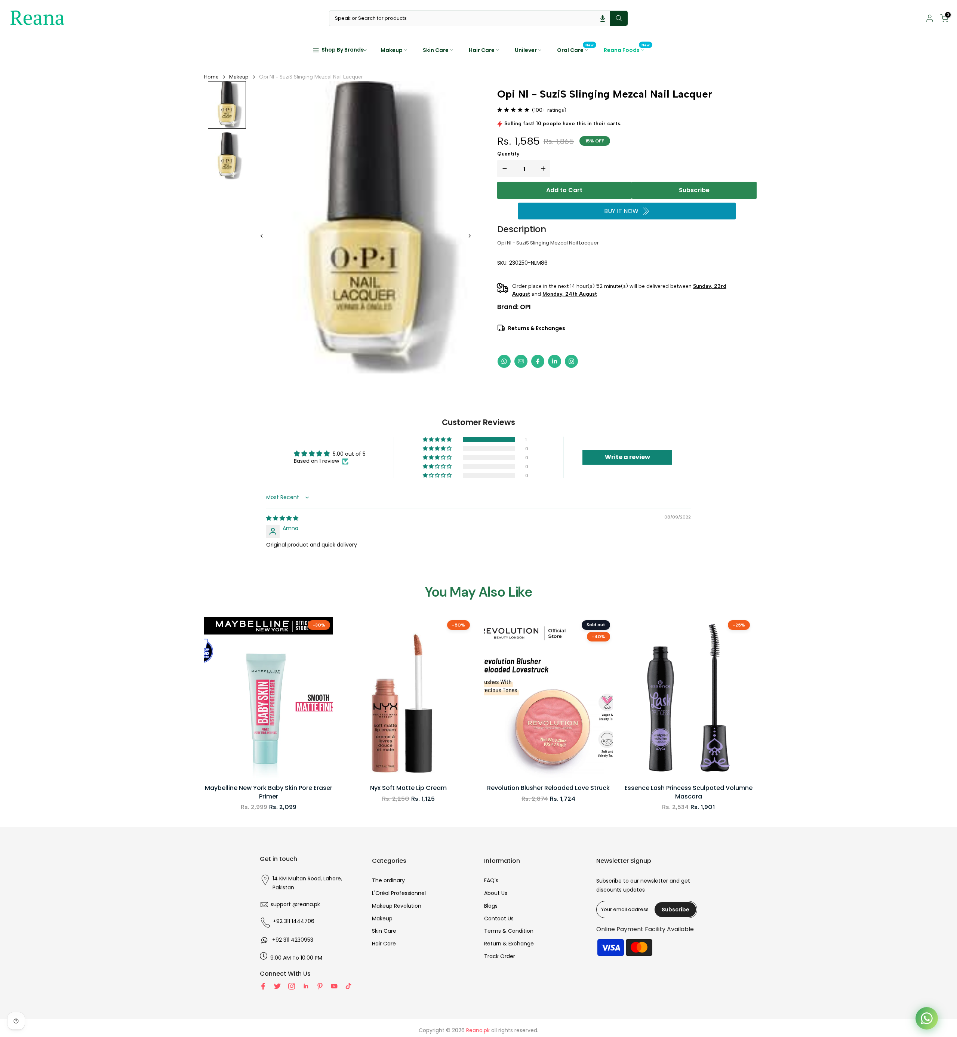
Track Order (499, 956)
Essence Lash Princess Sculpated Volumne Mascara (689, 792)
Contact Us (499, 918)
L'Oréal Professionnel (399, 893)
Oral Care (575, 50)
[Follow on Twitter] (277, 986)
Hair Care (482, 50)
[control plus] (544, 168)
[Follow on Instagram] (291, 986)
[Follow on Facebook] (263, 986)
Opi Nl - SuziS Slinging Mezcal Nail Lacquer (311, 77)
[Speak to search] (602, 18)
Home (211, 77)
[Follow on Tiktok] (348, 986)
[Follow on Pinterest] (320, 986)
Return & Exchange (509, 943)
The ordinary (388, 880)
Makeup (392, 50)
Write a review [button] (627, 457)
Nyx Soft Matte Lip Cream (408, 788)
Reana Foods (627, 50)
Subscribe (694, 190)
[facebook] (537, 361)
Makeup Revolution (396, 906)
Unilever (526, 50)
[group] (227, 105)
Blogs (491, 906)
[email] (520, 361)
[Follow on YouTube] (334, 986)
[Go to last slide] (261, 235)
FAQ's (491, 880)
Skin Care (436, 50)
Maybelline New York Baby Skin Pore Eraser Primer (268, 792)
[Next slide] (469, 235)
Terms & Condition (508, 931)
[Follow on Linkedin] (305, 986)
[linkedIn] (554, 361)
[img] (282, 518)
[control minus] (503, 168)
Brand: (514, 306)
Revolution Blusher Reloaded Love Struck (548, 788)
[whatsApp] (504, 361)
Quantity (508, 154)
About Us (495, 893)
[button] (438, 439)
